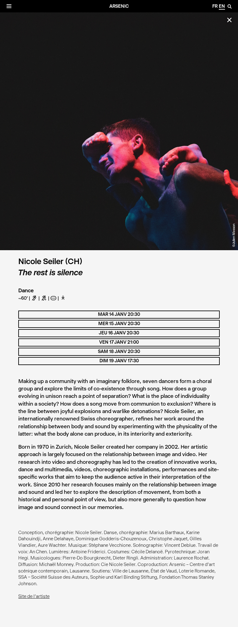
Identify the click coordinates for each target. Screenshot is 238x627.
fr (215, 6)
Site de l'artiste (34, 596)
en (222, 6)
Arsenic (119, 6)
